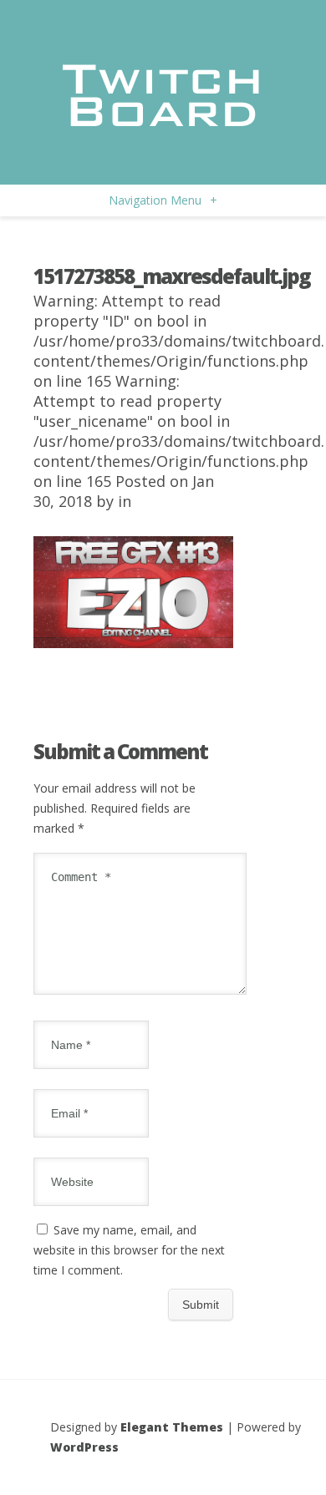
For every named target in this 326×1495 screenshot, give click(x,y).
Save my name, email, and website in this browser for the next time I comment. (129, 1250)
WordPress (84, 1447)
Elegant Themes (171, 1427)
